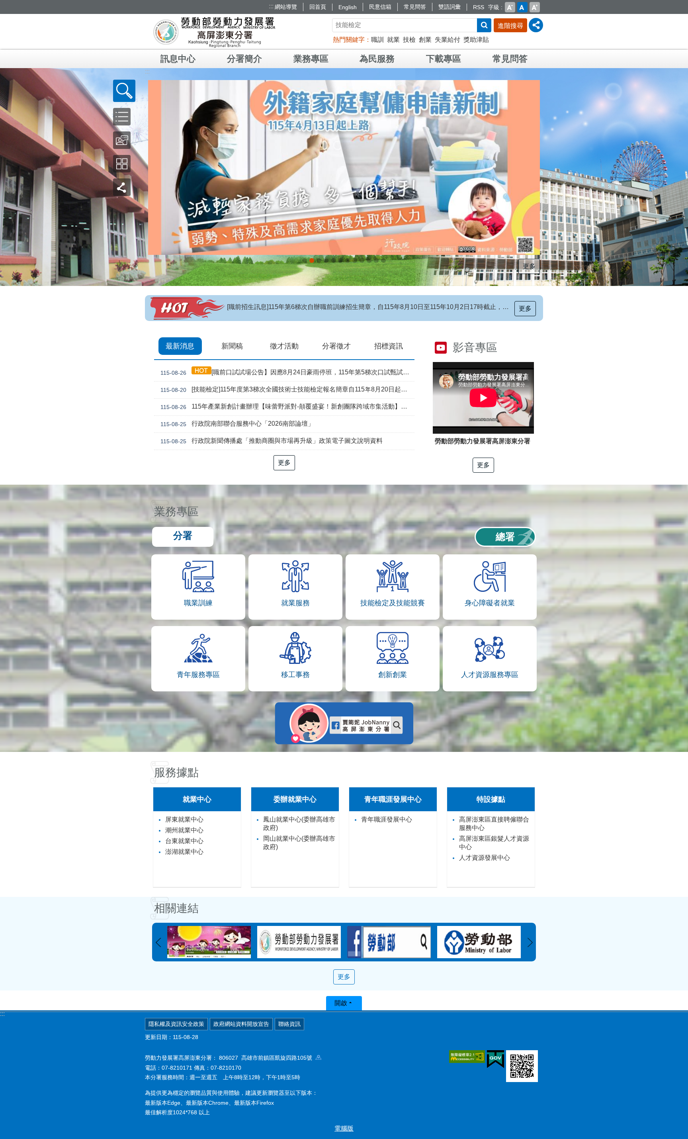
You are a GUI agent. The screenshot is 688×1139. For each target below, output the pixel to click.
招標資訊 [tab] (388, 346)
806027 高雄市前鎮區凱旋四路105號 (267, 1058)
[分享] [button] (536, 25)
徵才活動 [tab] (284, 346)
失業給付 (447, 39)
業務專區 (310, 59)
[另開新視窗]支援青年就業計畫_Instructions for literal (333, 260)
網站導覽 (286, 7)
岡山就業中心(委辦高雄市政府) (299, 842)
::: (271, 6)
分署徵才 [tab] (336, 346)
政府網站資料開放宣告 (241, 1024)
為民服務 (377, 59)
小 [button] (510, 7)
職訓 (377, 39)
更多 (529, 266)
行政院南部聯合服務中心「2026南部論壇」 (237, 423)
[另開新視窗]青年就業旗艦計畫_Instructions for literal (304, 260)
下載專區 (443, 59)
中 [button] (522, 7)
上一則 (158, 943)
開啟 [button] (340, 1003)
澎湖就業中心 (184, 851)
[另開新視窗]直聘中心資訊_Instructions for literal (347, 260)
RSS (478, 7)
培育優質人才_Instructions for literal (376, 260)
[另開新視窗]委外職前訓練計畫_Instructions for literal (383, 260)
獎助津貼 (476, 39)
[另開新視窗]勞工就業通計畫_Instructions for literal (354, 260)
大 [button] (535, 7)
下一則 (530, 943)
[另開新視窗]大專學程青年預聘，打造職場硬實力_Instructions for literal (362, 260)
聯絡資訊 (289, 1024)
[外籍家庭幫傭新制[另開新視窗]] (344, 167)
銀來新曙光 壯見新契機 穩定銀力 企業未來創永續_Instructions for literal (340, 260)
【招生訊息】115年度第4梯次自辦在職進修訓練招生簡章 (307, 306)
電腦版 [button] (344, 1128)
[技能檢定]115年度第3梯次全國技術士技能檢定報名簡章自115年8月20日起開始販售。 (287, 389)
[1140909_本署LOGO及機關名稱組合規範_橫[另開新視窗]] (209, 942)
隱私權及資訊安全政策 (176, 1024)
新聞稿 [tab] (232, 346)
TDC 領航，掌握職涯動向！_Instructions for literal (326, 260)
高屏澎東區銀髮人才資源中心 (494, 842)
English (347, 7)
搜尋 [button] (484, 25)
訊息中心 (177, 59)
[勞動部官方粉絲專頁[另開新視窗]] (299, 942)
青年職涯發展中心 (386, 819)
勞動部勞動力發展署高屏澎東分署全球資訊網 (214, 32)
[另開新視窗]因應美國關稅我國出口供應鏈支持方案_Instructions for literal (319, 260)
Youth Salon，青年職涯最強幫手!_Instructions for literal (369, 260)
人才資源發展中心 (484, 857)
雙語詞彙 (449, 7)
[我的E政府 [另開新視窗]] (495, 1059)
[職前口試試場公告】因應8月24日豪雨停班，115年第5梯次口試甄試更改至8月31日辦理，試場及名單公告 (287, 372)
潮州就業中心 (184, 830)
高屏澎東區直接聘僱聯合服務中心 (494, 823)
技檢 (409, 39)
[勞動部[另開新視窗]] (389, 942)
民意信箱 (380, 7)
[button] (124, 91)
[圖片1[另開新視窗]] (479, 942)
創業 (425, 39)
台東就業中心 (184, 841)
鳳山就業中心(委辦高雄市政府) (299, 823)
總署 (505, 536)
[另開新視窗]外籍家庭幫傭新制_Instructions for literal (311, 260)
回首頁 (317, 7)
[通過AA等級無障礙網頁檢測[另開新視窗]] (467, 1056)
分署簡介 (244, 59)
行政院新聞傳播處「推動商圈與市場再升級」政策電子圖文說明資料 (271, 440)
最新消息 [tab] (180, 346)
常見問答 (415, 7)
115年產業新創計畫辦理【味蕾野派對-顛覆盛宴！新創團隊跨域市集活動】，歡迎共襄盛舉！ (287, 406)
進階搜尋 (510, 25)
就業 (393, 39)
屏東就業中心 (184, 819)
